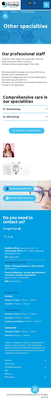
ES (34, 3)
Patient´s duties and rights (15, 345)
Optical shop (9, 364)
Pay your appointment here (20, 188)
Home (5, 12)
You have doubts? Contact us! (21, 198)
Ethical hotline (18, 347)
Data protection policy (24, 350)
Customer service (21, 353)
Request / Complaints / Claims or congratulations (24, 342)
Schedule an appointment (28, 130)
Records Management (32, 347)
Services (14, 12)
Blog (35, 350)
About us (8, 374)
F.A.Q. (29, 345)
